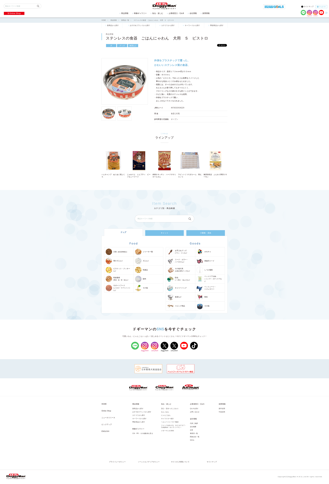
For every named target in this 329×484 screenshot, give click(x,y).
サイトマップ (309, 6)
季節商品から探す (216, 25)
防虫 (182, 279)
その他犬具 (182, 270)
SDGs (192, 440)
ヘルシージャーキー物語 (170, 422)
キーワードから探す (192, 25)
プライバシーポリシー (117, 462)
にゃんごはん (166, 415)
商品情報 (124, 13)
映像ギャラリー (140, 13)
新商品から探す (113, 25)
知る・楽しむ (157, 13)
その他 (145, 288)
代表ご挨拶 (194, 423)
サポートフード (121, 287)
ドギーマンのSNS (167, 431)
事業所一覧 (194, 433)
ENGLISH (105, 431)
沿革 (191, 430)
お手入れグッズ (181, 252)
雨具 (206, 297)
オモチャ (207, 252)
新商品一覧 (125, 20)
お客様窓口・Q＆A (176, 13)
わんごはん (165, 412)
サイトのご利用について (180, 462)
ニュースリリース (108, 418)
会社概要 (193, 427)
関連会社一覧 (194, 437)
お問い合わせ (194, 412)
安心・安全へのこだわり (170, 408)
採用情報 (206, 13)
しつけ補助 (208, 270)
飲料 (144, 279)
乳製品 (145, 270)
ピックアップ (107, 424)
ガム (146, 261)
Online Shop (15, 13)
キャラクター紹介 (167, 419)
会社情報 (193, 13)
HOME (104, 20)
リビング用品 (180, 306)
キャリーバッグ (181, 288)
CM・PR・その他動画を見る (142, 433)
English (322, 7)
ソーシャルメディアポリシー (149, 462)
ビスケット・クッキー (121, 270)
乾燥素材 (121, 279)
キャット (164, 233)
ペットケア (213, 278)
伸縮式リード (209, 261)
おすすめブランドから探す (140, 25)
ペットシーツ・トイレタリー (210, 288)
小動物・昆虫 (205, 233)
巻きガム (118, 261)
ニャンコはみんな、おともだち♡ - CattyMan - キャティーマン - (173, 426)
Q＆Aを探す (194, 408)
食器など (178, 297)
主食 (120, 252)
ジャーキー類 (148, 252)
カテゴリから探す (168, 25)
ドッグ (123, 232)
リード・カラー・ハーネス (181, 261)
